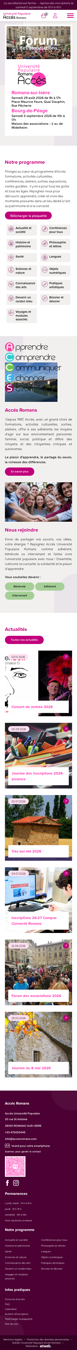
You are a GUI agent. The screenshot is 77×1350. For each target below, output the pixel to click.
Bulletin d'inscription (16, 1314)
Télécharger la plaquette (28, 215)
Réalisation (32, 1346)
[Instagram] (16, 1183)
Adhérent (50, 586)
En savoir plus (20, 471)
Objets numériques (52, 1257)
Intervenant (19, 595)
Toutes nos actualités (24, 639)
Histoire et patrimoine (17, 1245)
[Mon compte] (55, 16)
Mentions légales (13, 1339)
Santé (8, 1251)
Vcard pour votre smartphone (30, 1146)
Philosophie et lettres (53, 1245)
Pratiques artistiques (52, 1262)
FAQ (7, 1304)
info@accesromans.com (21, 1139)
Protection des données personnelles (48, 1339)
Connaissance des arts (18, 1262)
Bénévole (20, 586)
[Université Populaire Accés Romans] (16, 15)
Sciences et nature (15, 1257)
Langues (46, 1251)
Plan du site (11, 1323)
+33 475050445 (15, 1132)
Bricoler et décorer (51, 1268)
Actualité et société (16, 1239)
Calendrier (11, 1309)
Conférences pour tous (54, 1239)
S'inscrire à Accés (15, 1299)
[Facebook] (7, 1183)
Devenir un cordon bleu (18, 1268)
